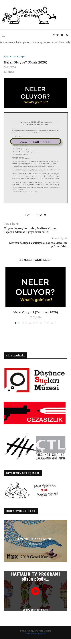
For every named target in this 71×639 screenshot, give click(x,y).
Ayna (6, 56)
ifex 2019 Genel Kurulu (36, 539)
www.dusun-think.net (35, 633)
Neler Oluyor (19, 56)
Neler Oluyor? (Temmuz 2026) (35, 312)
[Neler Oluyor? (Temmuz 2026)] (35, 287)
